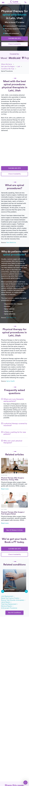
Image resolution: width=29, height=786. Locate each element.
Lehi (18, 66)
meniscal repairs (6, 606)
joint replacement (7, 596)
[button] (3, 2)
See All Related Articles (14, 530)
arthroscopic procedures (9, 608)
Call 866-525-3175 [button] (14, 38)
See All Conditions (14, 612)
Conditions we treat (7, 68)
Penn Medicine (11, 242)
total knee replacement (9, 604)
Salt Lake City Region (8, 66)
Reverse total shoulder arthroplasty (12, 600)
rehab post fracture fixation (10, 598)
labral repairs (6, 602)
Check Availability (14, 44)
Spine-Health (10, 381)
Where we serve (6, 64)
